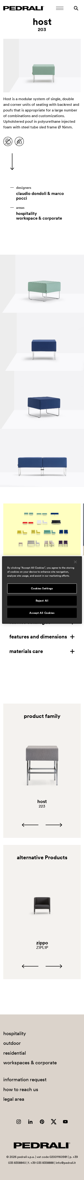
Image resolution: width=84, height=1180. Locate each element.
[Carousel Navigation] (41, 825)
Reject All (42, 600)
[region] (42, 590)
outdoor (12, 1043)
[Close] (75, 562)
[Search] (76, 8)
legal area (13, 1099)
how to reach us (20, 1089)
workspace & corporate (39, 218)
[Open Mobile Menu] (59, 8)
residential (14, 1053)
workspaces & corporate (30, 1062)
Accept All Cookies (41, 612)
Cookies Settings (42, 588)
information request (24, 1079)
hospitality (26, 213)
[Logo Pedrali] (23, 8)
